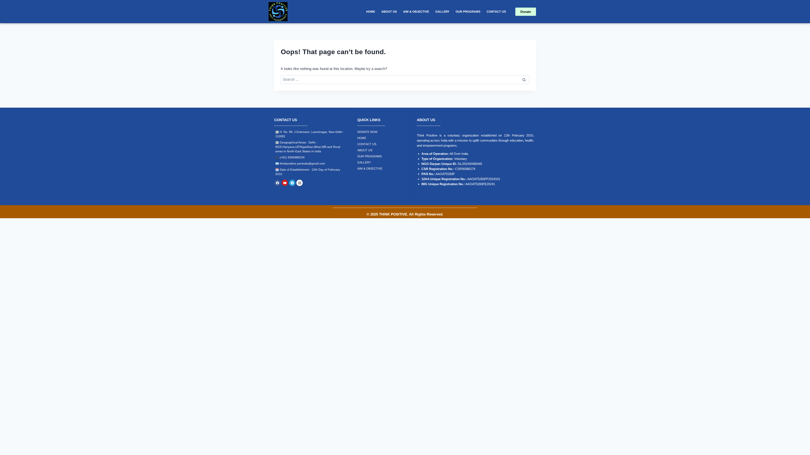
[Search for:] (405, 80)
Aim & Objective (416, 11)
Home (370, 11)
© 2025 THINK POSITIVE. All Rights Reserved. (405, 214)
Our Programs (468, 11)
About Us (389, 11)
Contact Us (496, 11)
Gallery (442, 11)
